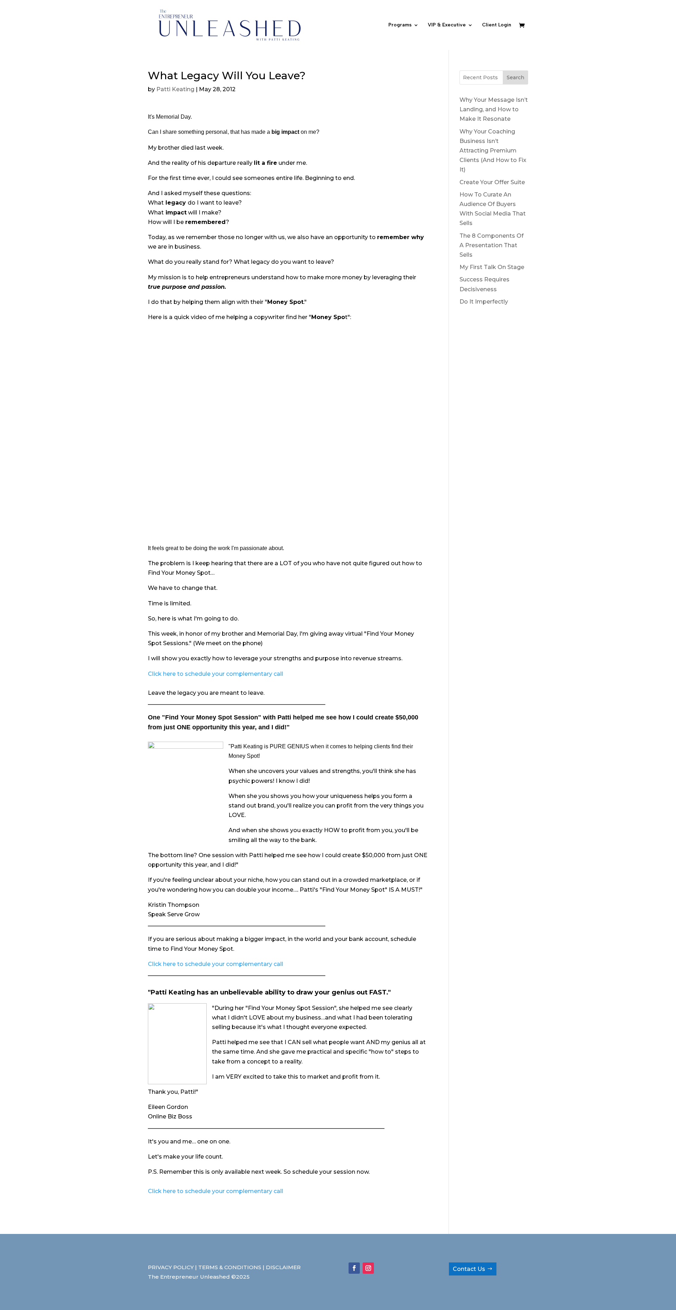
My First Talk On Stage (491, 267)
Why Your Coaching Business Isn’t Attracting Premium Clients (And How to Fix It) (492, 150)
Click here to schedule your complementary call (215, 673)
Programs (400, 25)
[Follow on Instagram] (368, 1268)
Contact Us (469, 1269)
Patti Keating (175, 89)
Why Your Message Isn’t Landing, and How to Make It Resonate (493, 109)
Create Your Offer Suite (492, 182)
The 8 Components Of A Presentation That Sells (491, 245)
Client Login (496, 25)
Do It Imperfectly (483, 301)
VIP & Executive (447, 25)
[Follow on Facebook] (354, 1268)
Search (515, 77)
